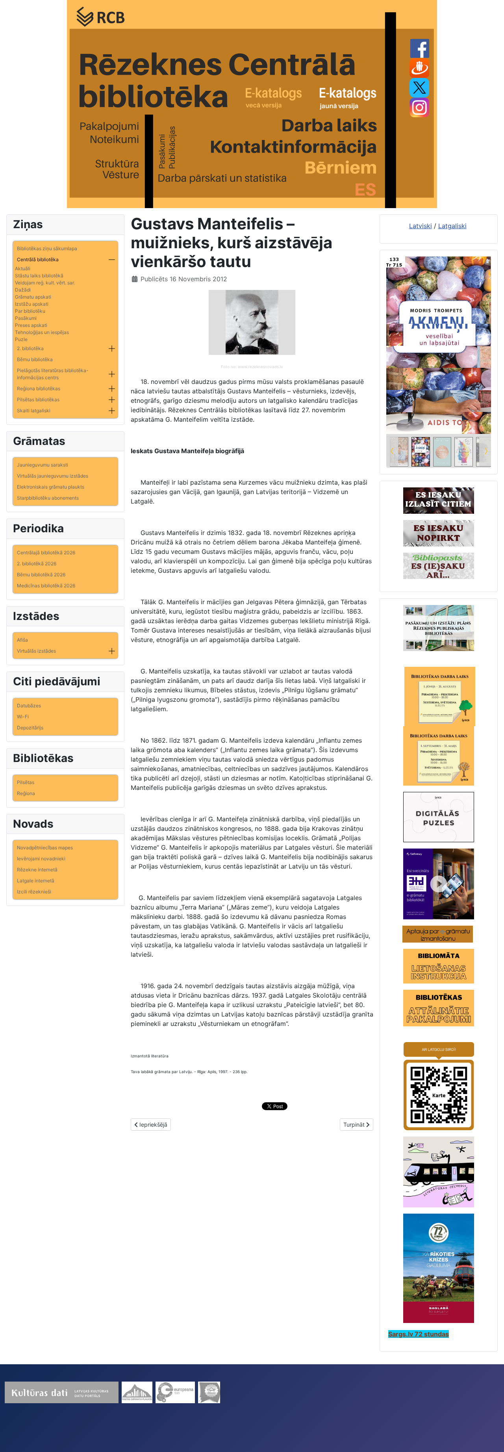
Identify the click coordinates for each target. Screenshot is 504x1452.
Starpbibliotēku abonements (48, 498)
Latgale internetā (35, 881)
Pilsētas (25, 782)
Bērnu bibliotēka (35, 359)
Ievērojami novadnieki (41, 859)
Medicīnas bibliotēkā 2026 (46, 586)
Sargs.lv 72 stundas (418, 1334)
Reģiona (26, 793)
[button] (112, 259)
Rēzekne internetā (37, 870)
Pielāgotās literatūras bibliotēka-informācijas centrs (53, 373)
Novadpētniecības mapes (45, 848)
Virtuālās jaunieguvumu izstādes (52, 476)
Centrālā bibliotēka (38, 259)
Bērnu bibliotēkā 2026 (41, 574)
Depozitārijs (30, 728)
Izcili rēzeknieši (34, 892)
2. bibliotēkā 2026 (36, 563)
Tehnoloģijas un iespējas (42, 332)
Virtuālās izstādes (36, 651)
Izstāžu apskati (31, 304)
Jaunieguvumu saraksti (42, 465)
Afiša (22, 640)
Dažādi (23, 290)
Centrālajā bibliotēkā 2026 (46, 552)
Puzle (21, 339)
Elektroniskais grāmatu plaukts (50, 487)
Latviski (420, 226)
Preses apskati (31, 325)
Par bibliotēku (30, 311)
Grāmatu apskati (33, 297)
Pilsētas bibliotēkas (38, 399)
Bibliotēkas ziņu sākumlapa (47, 248)
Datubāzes (29, 705)
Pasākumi (26, 318)
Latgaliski (452, 226)
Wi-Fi (23, 717)
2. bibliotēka (30, 348)
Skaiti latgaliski (33, 410)
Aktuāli (22, 268)
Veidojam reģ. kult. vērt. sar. (45, 283)
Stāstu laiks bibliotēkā (39, 276)
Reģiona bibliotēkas (38, 388)
